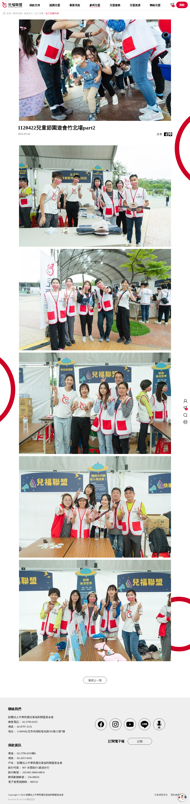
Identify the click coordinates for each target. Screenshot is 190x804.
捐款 (182, 4)
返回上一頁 (95, 680)
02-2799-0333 (29, 721)
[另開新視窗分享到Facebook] (166, 134)
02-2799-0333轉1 (26, 753)
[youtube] (130, 724)
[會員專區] (185, 401)
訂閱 (139, 741)
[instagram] (115, 724)
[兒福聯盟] (12, 5)
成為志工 (28, 13)
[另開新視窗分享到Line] (170, 134)
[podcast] (159, 724)
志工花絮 (39, 13)
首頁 (9, 13)
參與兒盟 (17, 13)
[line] (145, 724)
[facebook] (101, 724)
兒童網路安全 (161, 795)
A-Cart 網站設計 (27, 799)
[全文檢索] (185, 415)
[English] (185, 422)
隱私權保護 (176, 795)
